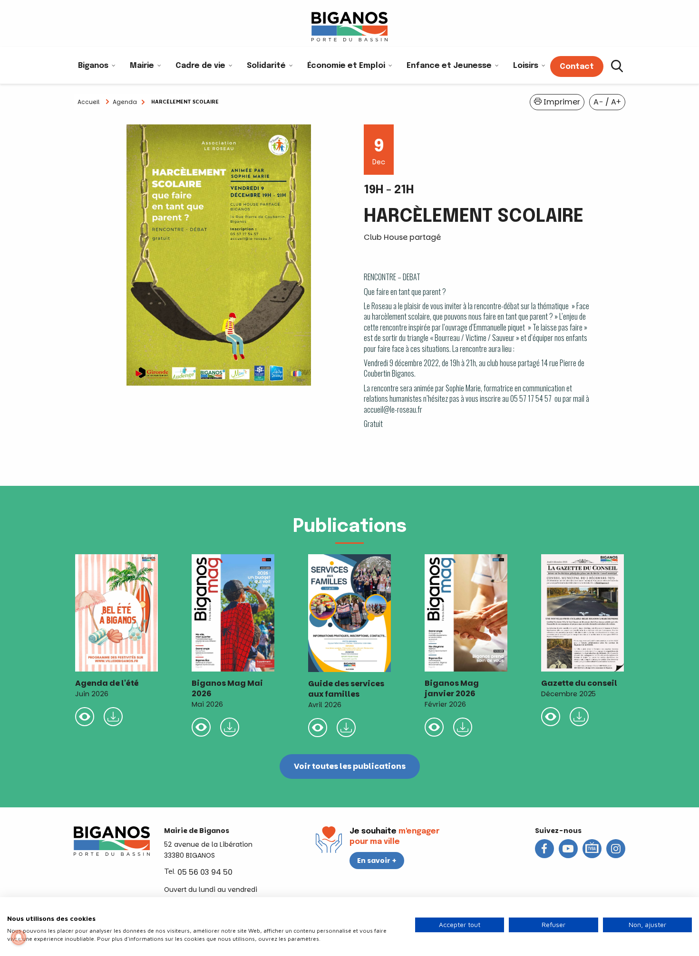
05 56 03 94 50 (205, 872)
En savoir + (377, 860)
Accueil (88, 102)
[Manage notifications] (18, 937)
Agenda (125, 102)
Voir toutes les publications (350, 766)
